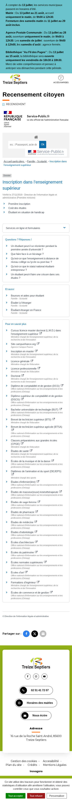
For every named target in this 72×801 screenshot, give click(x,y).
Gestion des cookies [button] (24, 761)
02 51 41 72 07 (40, 690)
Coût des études (17, 208)
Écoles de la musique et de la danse (31, 461)
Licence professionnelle (24, 368)
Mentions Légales (54, 764)
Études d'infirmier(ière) (23, 481)
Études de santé (20, 451)
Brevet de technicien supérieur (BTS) (31, 419)
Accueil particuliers (14, 161)
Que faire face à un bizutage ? (27, 254)
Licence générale (20, 361)
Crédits (32, 764)
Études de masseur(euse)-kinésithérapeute (35, 492)
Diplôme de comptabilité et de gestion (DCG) (35, 385)
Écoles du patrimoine (22, 552)
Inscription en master (22, 351)
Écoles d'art (17, 572)
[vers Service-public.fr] (46, 153)
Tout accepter (15, 795)
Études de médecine (22, 522)
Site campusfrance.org (23, 344)
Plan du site (14, 764)
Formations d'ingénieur (23, 582)
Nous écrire (39, 715)
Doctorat (16, 375)
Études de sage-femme (24, 502)
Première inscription (19, 203)
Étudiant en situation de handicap (26, 212)
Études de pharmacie (23, 512)
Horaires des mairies (40, 702)
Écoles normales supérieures (27, 562)
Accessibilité (51, 761)
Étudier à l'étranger (21, 302)
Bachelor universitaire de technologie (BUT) (35, 409)
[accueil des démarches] (36, 137)
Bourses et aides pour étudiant (27, 295)
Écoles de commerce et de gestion (30, 592)
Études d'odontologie (22, 532)
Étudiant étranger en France (26, 310)
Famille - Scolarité (37, 161)
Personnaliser (56, 795)
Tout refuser (36, 795)
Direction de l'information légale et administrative (27, 616)
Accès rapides (60, 82)
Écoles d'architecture (22, 542)
